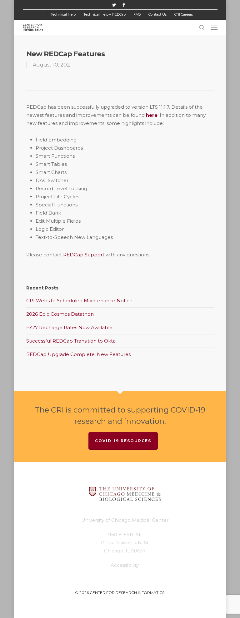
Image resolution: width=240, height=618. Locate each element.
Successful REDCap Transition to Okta (71, 341)
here (152, 115)
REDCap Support (83, 255)
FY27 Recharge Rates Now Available (69, 327)
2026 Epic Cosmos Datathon (60, 314)
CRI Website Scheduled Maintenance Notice (79, 301)
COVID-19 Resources (123, 440)
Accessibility (125, 565)
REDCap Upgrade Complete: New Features (78, 354)
